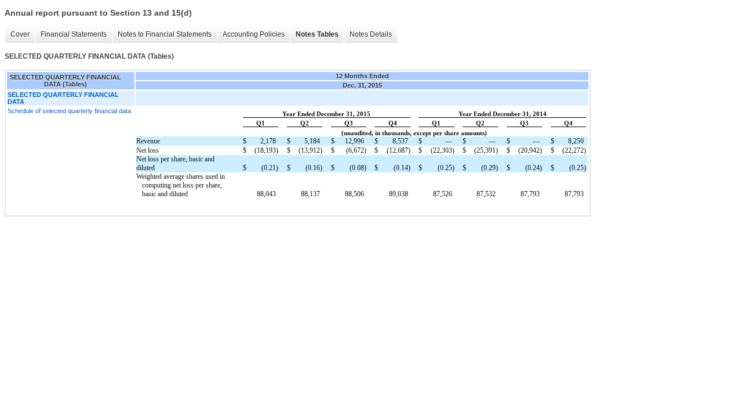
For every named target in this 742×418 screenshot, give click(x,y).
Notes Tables (317, 34)
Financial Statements (74, 34)
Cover (20, 34)
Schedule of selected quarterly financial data (69, 110)
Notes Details (371, 34)
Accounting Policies (254, 34)
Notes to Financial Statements (165, 34)
